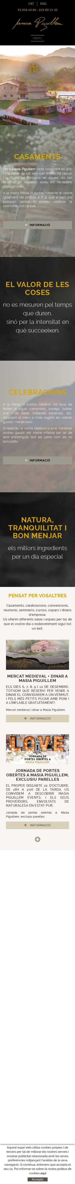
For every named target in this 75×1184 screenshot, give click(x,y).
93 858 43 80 (27, 10)
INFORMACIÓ (39, 225)
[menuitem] (43, 4)
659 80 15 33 (48, 10)
